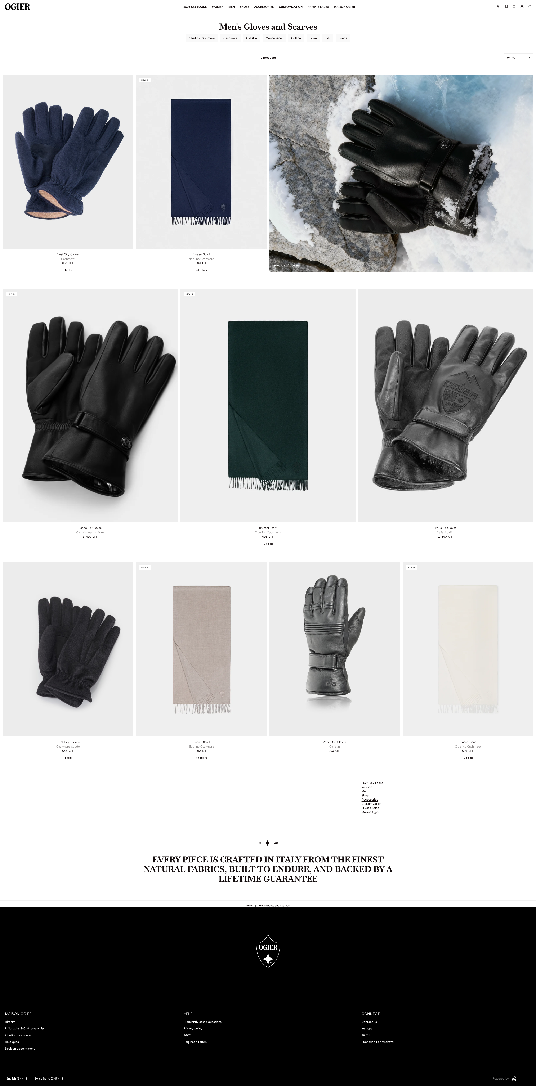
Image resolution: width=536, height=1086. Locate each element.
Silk (328, 38)
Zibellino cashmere (18, 1035)
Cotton (296, 38)
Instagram (368, 1028)
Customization (371, 804)
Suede (343, 38)
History (10, 1022)
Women (367, 787)
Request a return (195, 1042)
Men (364, 791)
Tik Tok (366, 1035)
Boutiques (12, 1042)
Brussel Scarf (201, 254)
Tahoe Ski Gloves (90, 528)
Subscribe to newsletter (378, 1042)
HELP (188, 1013)
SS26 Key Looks (372, 783)
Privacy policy (193, 1028)
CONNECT (371, 1013)
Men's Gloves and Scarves (274, 905)
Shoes (366, 795)
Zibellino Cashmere (202, 38)
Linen (313, 38)
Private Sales (370, 808)
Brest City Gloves (68, 254)
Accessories (370, 799)
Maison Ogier (370, 812)
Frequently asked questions (203, 1022)
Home (249, 905)
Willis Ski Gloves (445, 528)
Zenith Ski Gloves (334, 742)
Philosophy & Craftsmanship (24, 1028)
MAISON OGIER (18, 1013)
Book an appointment (20, 1048)
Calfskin (251, 38)
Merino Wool (274, 38)
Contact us (369, 1022)
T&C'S (187, 1035)
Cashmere (230, 38)
